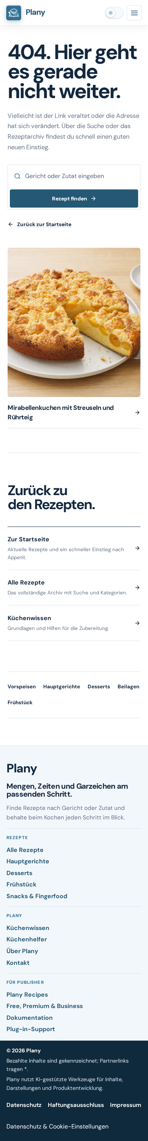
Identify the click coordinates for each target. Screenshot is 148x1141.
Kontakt (18, 963)
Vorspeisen (22, 686)
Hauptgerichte (61, 686)
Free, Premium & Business (44, 1006)
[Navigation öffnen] (134, 12)
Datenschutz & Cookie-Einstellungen (57, 1126)
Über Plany (22, 951)
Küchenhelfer (26, 939)
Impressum (125, 1105)
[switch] (114, 13)
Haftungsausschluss (76, 1105)
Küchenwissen (27, 928)
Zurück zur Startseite (44, 224)
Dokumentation (29, 1018)
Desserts (99, 686)
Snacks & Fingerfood (36, 896)
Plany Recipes (27, 995)
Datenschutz (23, 1105)
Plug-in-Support (30, 1029)
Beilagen (128, 686)
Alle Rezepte (25, 850)
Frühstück (20, 702)
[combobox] (74, 176)
